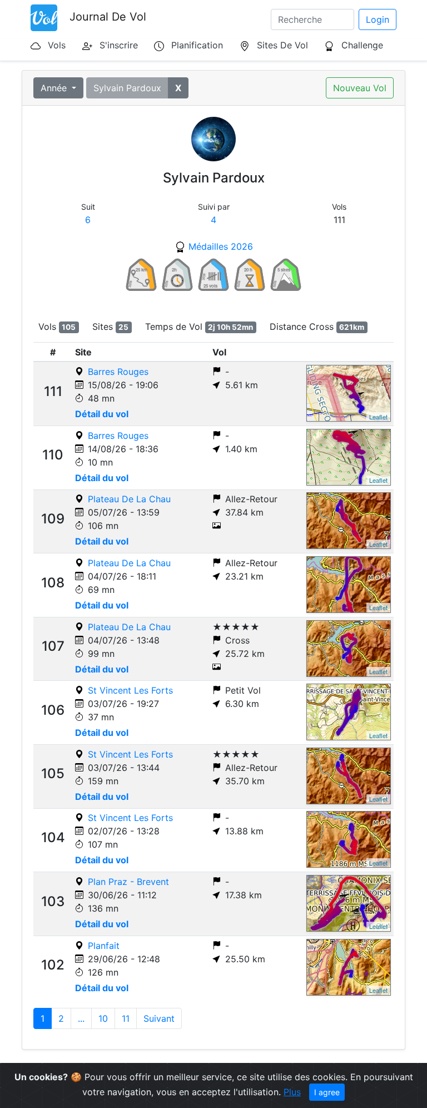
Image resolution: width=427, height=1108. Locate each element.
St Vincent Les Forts (130, 690)
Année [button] (55, 87)
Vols (57, 45)
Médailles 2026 (220, 246)
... (81, 1018)
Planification (197, 45)
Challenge (362, 45)
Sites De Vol (282, 45)
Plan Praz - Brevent (128, 881)
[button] (178, 87)
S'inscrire (119, 45)
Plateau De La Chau (129, 498)
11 (126, 1018)
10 (103, 1018)
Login (377, 19)
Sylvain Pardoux (127, 87)
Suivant (159, 1018)
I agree (327, 1092)
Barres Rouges (118, 371)
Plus (292, 1091)
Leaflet (378, 416)
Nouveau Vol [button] (359, 87)
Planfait (104, 945)
